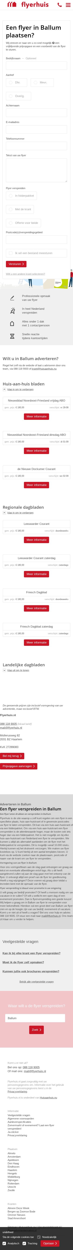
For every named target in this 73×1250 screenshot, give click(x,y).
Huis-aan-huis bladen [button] (23, 384)
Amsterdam (14, 1156)
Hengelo (12, 1173)
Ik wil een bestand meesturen (33, 253)
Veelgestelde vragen (19, 1115)
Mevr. (43, 82)
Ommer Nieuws (16, 1214)
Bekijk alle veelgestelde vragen (37, 981)
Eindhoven (13, 1166)
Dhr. (17, 82)
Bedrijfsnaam (21, 58)
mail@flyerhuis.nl (11, 727)
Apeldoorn (13, 1160)
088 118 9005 (8, 724)
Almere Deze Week (18, 1208)
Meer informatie (37, 416)
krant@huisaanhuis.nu (44, 368)
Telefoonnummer (15, 138)
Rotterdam (13, 1183)
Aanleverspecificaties (19, 1121)
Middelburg (14, 1176)
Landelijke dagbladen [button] (24, 664)
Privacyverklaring (17, 1091)
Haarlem (12, 1170)
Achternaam (13, 105)
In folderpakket (24, 195)
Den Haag (13, 1163)
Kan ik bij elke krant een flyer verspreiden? (31, 953)
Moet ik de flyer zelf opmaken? (23, 962)
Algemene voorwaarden (21, 1118)
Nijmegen (13, 1180)
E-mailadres (12, 122)
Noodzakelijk (49, 1237)
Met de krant (23, 209)
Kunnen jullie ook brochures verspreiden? (31, 971)
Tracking (32, 1243)
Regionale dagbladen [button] (23, 507)
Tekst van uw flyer (16, 155)
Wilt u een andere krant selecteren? (25, 273)
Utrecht (12, 1186)
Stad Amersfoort (17, 1218)
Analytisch (13, 1243)
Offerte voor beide (26, 222)
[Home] (28, 4)
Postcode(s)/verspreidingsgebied (24, 232)
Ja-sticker (13, 1132)
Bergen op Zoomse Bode (21, 1211)
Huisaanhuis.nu (48, 1097)
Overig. (19, 96)
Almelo (11, 1153)
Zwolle (11, 1190)
